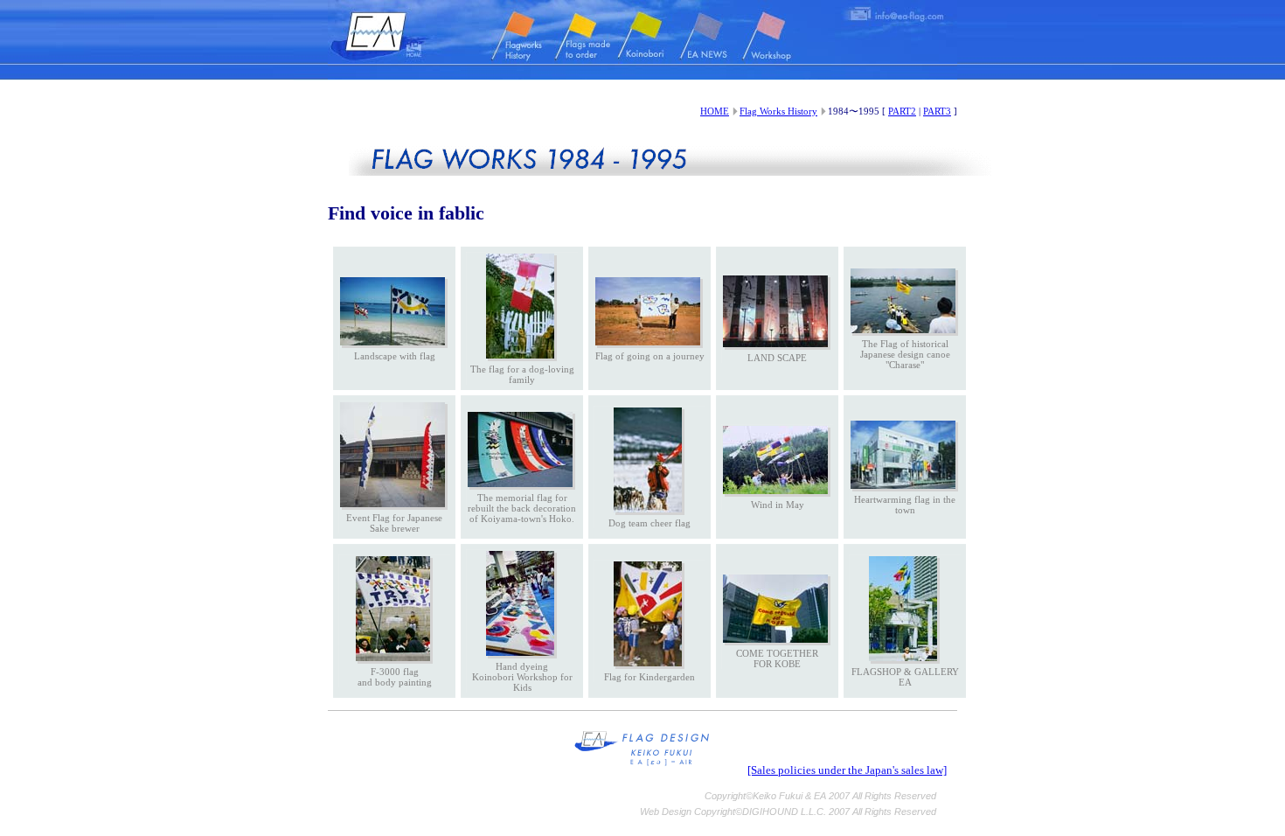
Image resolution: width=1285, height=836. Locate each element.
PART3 (937, 111)
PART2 (902, 111)
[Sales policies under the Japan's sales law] (847, 770)
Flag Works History (778, 111)
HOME (714, 111)
